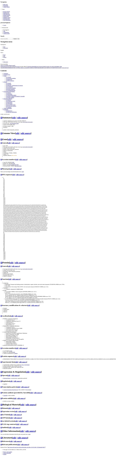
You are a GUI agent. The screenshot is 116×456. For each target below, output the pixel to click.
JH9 (5, 67)
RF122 (43, 67)
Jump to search (12, 65)
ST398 (46, 67)
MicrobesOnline (18, 166)
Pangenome (3, 66)
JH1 (3, 67)
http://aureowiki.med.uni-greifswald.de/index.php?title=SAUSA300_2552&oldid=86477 (26, 447)
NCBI (12, 162)
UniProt (15, 353)
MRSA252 (23, 67)
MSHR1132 (28, 67)
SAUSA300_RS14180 (27, 122)
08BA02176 (36, 66)
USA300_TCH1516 (61, 67)
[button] (1, 9)
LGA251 (16, 67)
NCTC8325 (12, 66)
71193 (47, 66)
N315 (9, 66)
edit (14, 117)
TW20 (55, 67)
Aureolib (5, 395)
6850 (45, 66)
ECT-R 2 (50, 66)
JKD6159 (12, 67)
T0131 (49, 67)
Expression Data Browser (10, 389)
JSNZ (29, 66)
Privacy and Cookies (7, 451)
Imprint (4, 454)
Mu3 (39, 67)
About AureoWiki (7, 453)
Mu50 (41, 67)
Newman (17, 66)
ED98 (56, 66)
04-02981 (32, 66)
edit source (22, 117)
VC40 (67, 67)
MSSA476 (33, 67)
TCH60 (52, 67)
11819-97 (41, 66)
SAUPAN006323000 (14, 123)
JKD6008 (8, 67)
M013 (19, 67)
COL (7, 66)
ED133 (53, 66)
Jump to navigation (5, 65)
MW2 (36, 67)
